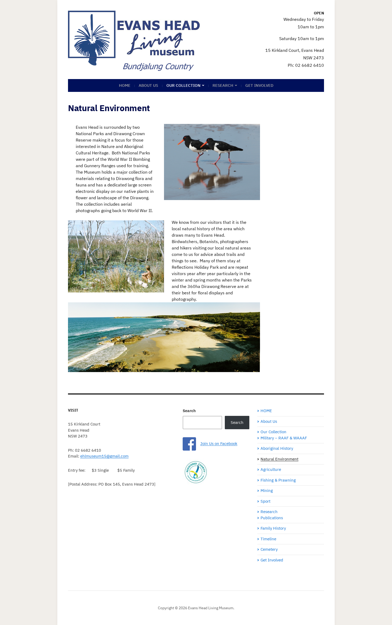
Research (223, 85)
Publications (272, 517)
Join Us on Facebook (218, 443)
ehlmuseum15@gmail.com (104, 456)
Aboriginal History (277, 448)
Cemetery (269, 549)
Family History (273, 528)
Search (189, 410)
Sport (265, 501)
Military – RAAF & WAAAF (284, 437)
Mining (267, 490)
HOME (124, 85)
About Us (148, 85)
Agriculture (271, 469)
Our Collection (183, 85)
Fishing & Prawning (278, 480)
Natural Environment (279, 459)
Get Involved (259, 85)
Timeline (268, 538)
